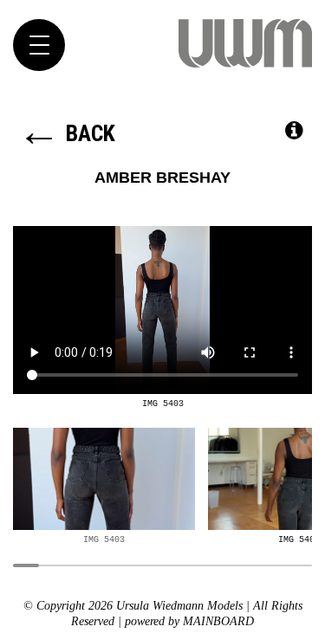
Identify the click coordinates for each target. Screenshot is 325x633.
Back (66, 133)
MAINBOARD (218, 621)
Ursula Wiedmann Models (245, 43)
